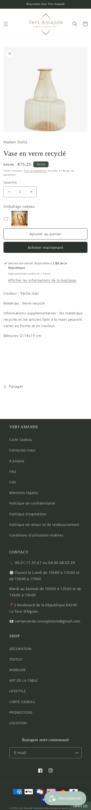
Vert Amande (25, 808)
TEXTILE (15, 659)
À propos (16, 461)
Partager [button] (16, 386)
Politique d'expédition (27, 514)
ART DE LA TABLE (23, 680)
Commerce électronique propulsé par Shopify (57, 808)
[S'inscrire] (76, 752)
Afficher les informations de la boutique (42, 280)
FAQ (12, 471)
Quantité (10, 182)
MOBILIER (17, 670)
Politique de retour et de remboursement (44, 524)
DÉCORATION (20, 648)
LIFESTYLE (17, 691)
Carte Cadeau (20, 439)
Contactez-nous (22, 450)
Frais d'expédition (35, 170)
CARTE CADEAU (22, 702)
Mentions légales (23, 492)
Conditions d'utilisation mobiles (36, 535)
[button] (6, 24)
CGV (12, 482)
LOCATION (18, 723)
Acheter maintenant (45, 247)
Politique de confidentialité (32, 503)
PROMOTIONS (21, 712)
